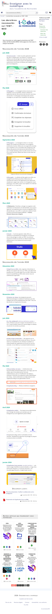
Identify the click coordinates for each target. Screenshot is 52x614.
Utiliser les (43, 37)
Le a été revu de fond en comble (21, 321)
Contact (27, 602)
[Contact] (46, 12)
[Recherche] (37, 12)
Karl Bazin (42, 21)
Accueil (2, 16)
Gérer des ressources (43, 34)
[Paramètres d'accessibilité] (50, 12)
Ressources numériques (42, 27)
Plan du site (8, 602)
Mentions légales (18, 602)
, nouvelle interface (20, 465)
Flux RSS (26, 605)
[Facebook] (40, 44)
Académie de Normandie (26, 599)
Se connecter (44, 609)
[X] (43, 44)
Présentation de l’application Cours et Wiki (17, 499)
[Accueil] (5, 3)
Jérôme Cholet (45, 19)
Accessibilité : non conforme (39, 602)
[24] (28, 585)
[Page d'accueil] (2, 12)
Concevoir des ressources (44, 30)
